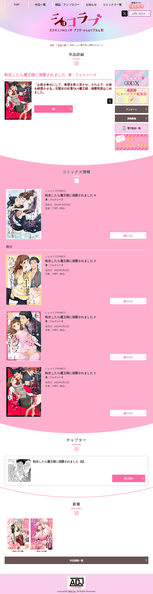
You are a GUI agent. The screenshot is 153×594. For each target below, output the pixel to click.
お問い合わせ (139, 13)
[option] (18, 535)
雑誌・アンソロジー (67, 4)
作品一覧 (40, 4)
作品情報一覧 (76, 560)
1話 (53, 109)
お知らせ (91, 4)
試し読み (128, 478)
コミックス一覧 (112, 4)
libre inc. (72, 591)
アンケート (131, 109)
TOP (16, 4)
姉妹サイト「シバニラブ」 (136, 5)
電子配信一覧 (134, 128)
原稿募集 (131, 118)
